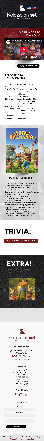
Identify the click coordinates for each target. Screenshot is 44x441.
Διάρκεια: (8, 106)
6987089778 (24, 360)
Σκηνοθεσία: (9, 89)
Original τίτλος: (7, 86)
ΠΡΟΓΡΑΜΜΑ (22, 382)
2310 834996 (24, 356)
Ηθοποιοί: (8, 99)
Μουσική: (8, 96)
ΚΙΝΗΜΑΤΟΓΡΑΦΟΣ (22, 372)
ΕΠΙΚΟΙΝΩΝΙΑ (22, 384)
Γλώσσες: (8, 118)
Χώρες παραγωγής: (9, 114)
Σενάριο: (8, 92)
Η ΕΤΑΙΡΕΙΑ (22, 370)
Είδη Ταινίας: (9, 108)
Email (20, 418)
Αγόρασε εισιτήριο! (28, 66)
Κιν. (16, 360)
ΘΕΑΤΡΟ (22, 375)
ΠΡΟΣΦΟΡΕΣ (22, 377)
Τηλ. (16, 356)
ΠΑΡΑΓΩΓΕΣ (22, 379)
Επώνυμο (19, 412)
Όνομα (19, 407)
